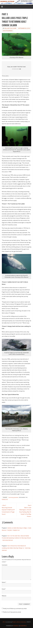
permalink (5, 499)
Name (4, 582)
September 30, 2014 (24, 28)
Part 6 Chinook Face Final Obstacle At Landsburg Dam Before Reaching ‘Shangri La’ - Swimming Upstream (16, 548)
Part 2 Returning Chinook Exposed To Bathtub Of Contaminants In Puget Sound (8, 510)
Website (4, 596)
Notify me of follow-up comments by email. (15, 608)
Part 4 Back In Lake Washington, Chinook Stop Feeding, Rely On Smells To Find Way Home (25, 511)
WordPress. (23, 626)
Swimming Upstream (13, 497)
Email (4, 589)
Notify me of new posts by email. (12, 612)
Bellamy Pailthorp (10, 28)
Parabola (16, 626)
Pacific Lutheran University (19, 622)
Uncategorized (8, 31)
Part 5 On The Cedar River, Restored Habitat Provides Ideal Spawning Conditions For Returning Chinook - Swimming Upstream (16, 538)
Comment (4, 565)
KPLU (4, 622)
